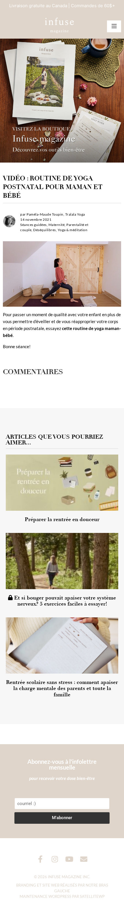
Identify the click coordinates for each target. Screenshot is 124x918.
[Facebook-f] (40, 859)
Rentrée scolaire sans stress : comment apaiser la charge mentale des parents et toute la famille (62, 688)
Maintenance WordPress (45, 896)
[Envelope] (83, 859)
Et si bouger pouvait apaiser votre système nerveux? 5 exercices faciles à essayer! (64, 601)
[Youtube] (69, 859)
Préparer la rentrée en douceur (62, 519)
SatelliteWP (92, 896)
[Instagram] (55, 859)
